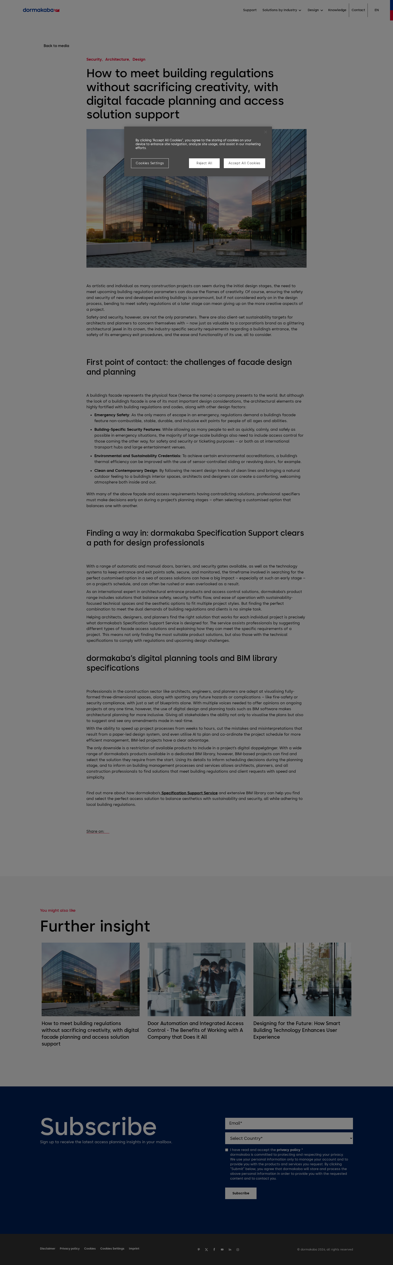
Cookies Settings (150, 163)
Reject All (204, 163)
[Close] (266, 132)
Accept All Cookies (244, 163)
